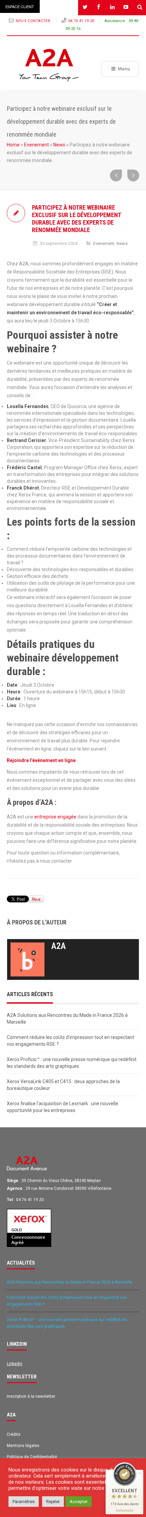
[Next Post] (133, 175)
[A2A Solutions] (49, 65)
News (59, 144)
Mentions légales (23, 1445)
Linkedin (14, 1363)
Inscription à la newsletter (31, 1396)
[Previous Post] (116, 175)
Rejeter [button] (53, 1501)
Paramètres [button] (24, 1501)
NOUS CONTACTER (34, 21)
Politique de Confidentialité (32, 1456)
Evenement (36, 144)
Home (13, 144)
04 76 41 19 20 (81, 21)
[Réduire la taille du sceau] (139, 1473)
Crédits (13, 1434)
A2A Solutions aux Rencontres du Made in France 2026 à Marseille (69, 1282)
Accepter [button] (79, 1501)
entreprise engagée (55, 816)
